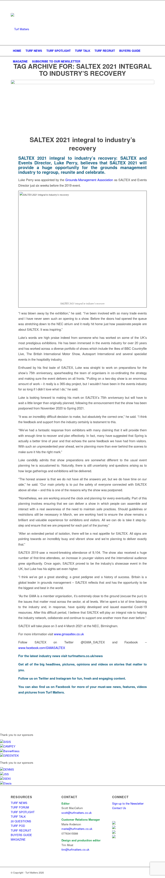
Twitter (43, 678)
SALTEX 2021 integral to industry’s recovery (83, 143)
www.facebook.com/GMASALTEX (41, 647)
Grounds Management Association (89, 179)
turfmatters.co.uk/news (85, 655)
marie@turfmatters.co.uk (76, 829)
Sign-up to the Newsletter (128, 803)
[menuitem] (17, 50)
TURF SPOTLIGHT (23, 812)
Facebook (63, 686)
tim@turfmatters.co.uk (75, 849)
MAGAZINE (18, 839)
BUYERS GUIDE (21, 835)
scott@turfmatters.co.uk (76, 813)
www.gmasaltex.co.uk (69, 634)
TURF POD (18, 826)
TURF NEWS (19, 803)
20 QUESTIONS (21, 821)
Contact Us (119, 808)
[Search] (151, 61)
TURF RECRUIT (21, 830)
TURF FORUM (20, 807)
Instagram (63, 678)
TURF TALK (18, 816)
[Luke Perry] (82, 105)
